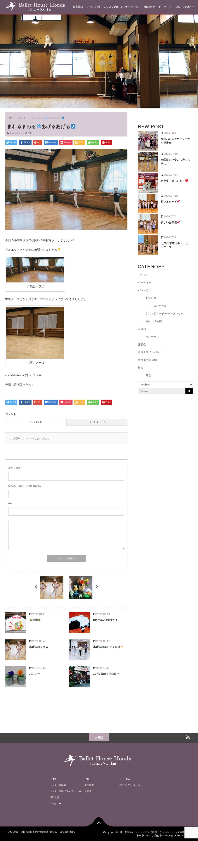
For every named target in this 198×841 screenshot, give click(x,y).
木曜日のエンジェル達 (106, 646)
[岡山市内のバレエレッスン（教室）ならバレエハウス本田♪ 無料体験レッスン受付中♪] (35, 6)
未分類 (27, 132)
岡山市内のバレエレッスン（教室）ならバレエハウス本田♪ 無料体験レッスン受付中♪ (154, 833)
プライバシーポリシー (131, 785)
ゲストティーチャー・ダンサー (164, 313)
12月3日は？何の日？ (106, 673)
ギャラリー (165, 6)
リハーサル (152, 336)
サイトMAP (125, 779)
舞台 (140, 367)
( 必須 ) (14, 468)
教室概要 (78, 6)
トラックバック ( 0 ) (97, 422)
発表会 (142, 344)
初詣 (35, 619)
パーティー (144, 282)
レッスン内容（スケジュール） (122, 6)
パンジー (34, 673)
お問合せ (188, 6)
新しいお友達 (169, 222)
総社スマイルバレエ (150, 352)
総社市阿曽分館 (147, 359)
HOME (53, 779)
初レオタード (169, 201)
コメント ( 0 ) (35, 422)
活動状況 (149, 6)
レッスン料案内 (58, 785)
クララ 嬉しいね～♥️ (174, 180)
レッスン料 (93, 6)
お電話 (99, 737)
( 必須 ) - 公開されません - (25, 486)
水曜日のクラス (38, 646)
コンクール (160, 305)
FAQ (177, 6)
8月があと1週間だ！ (105, 619)
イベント (143, 274)
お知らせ (151, 297)
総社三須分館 (154, 321)
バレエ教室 (144, 290)
